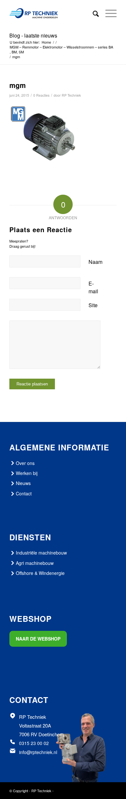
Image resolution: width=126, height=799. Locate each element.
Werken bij (26, 473)
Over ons (25, 463)
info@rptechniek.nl (38, 752)
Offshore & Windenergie (40, 573)
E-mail (93, 287)
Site (93, 305)
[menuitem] (92, 13)
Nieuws (23, 483)
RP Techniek (71, 95)
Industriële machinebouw (41, 552)
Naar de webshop (38, 638)
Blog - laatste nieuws (33, 35)
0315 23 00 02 (34, 743)
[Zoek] (92, 13)
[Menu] (108, 13)
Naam (95, 261)
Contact (24, 493)
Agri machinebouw (35, 563)
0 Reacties (41, 95)
